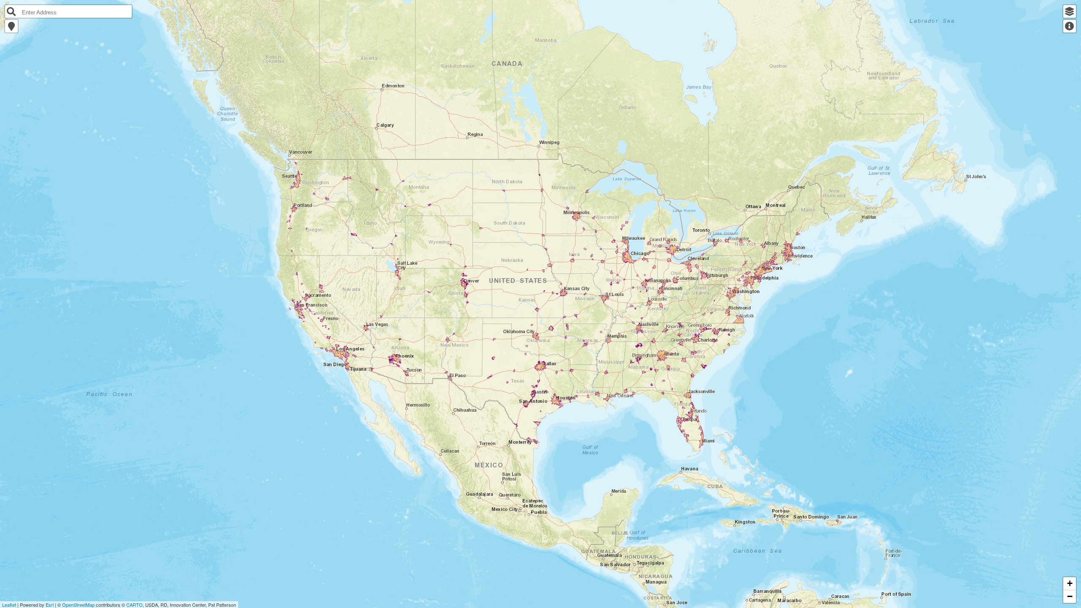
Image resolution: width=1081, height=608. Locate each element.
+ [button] (1070, 583)
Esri (50, 604)
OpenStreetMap (78, 604)
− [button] (1070, 596)
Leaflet (9, 604)
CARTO (134, 604)
